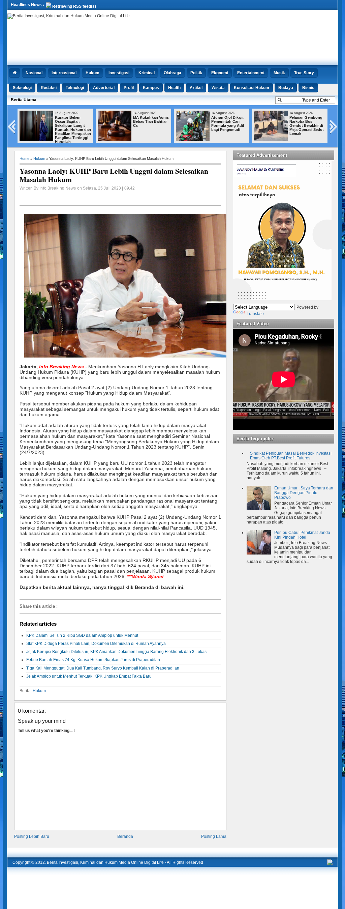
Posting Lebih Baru (31, 836)
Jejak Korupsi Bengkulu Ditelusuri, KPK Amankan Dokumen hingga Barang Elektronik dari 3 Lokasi (117, 651)
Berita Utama (23, 99)
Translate (255, 313)
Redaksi (49, 87)
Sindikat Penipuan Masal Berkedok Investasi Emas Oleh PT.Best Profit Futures (291, 455)
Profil (129, 87)
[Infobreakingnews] (330, 863)
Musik (279, 72)
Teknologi (75, 87)
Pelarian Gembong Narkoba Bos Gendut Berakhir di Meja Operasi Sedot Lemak (306, 125)
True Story (304, 72)
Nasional (34, 72)
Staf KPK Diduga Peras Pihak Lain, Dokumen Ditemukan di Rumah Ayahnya (96, 643)
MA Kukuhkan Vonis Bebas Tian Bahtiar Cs (151, 121)
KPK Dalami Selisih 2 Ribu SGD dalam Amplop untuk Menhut (82, 635)
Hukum (92, 72)
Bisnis (308, 87)
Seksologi (22, 87)
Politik (196, 72)
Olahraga (172, 72)
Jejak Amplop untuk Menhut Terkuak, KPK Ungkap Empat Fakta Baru (89, 676)
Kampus (151, 87)
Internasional (64, 72)
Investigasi (118, 72)
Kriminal (146, 72)
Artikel (196, 87)
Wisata (218, 87)
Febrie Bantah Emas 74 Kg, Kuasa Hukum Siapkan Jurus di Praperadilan (93, 659)
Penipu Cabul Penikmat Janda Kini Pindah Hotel (302, 535)
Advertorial (104, 87)
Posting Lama (213, 836)
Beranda (125, 836)
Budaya (285, 87)
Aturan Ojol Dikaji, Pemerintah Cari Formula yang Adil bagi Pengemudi (227, 123)
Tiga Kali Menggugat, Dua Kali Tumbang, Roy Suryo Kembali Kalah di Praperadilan (102, 668)
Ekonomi (219, 72)
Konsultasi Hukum (251, 87)
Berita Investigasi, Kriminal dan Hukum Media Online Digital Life (105, 862)
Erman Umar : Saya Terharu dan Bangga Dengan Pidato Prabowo (303, 493)
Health (174, 87)
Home (24, 159)
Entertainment (250, 72)
